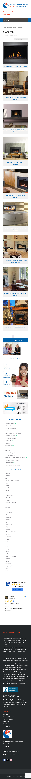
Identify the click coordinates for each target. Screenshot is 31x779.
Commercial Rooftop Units (13, 433)
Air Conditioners (10, 423)
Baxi (6, 483)
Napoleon (8, 536)
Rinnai (7, 561)
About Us (6, 724)
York (6, 571)
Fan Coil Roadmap (10, 438)
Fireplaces (8, 440)
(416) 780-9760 (7, 14)
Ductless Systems (10, 435)
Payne (7, 551)
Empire (7, 500)
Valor (7, 568)
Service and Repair (8, 719)
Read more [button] (8, 611)
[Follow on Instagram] (11, 760)
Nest (6, 541)
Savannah (8, 563)
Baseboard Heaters (11, 428)
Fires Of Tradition (10, 502)
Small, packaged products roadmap (15, 457)
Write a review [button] (17, 589)
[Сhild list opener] (15, 423)
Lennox (7, 519)
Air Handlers (9, 426)
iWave (7, 514)
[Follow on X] (7, 760)
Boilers (7, 431)
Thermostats (9, 462)
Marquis (7, 529)
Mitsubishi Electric (10, 532)
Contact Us (6, 726)
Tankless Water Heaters (12, 460)
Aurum (7, 478)
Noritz (7, 544)
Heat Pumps (8, 448)
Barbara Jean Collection (12, 480)
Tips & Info (6, 721)
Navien (7, 539)
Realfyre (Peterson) (10, 556)
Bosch (7, 488)
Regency (7, 558)
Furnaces (8, 443)
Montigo (7, 534)
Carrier (7, 490)
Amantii (7, 473)
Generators (8, 445)
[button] (5, 20)
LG (6, 522)
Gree (6, 510)
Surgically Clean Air (10, 566)
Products (5, 714)
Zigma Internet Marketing (19, 776)
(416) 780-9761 (13, 754)
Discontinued (9, 495)
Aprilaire (7, 475)
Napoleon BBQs (10, 455)
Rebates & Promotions (9, 717)
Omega (7, 549)
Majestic (7, 527)
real (6, 554)
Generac (7, 507)
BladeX (7, 485)
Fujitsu (7, 505)
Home (4, 27)
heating (7, 450)
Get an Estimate (15, 358)
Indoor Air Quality (10, 453)
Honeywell (8, 512)
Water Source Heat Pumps (12, 465)
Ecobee (7, 497)
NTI (6, 546)
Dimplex (7, 492)
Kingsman (8, 517)
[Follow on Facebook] (4, 760)
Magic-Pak (8, 524)
